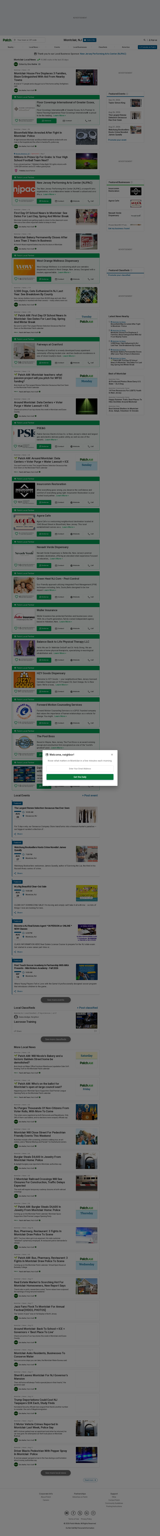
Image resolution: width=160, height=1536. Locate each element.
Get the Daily (80, 777)
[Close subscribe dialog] (112, 754)
